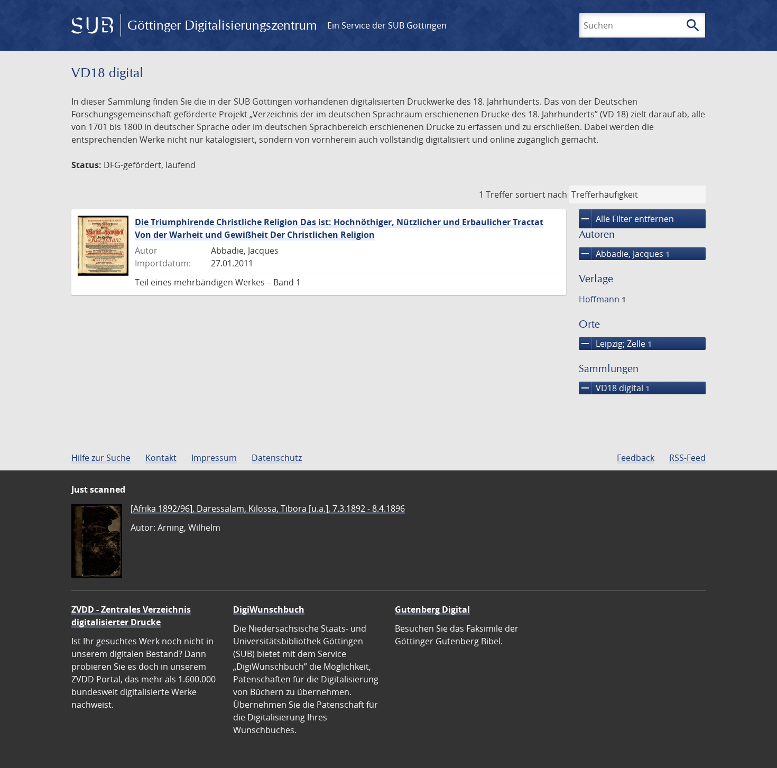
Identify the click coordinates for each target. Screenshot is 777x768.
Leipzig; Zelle (615, 343)
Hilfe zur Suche (101, 458)
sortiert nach (541, 194)
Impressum (214, 458)
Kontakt (161, 458)
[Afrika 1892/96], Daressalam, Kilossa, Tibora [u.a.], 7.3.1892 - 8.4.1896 (268, 508)
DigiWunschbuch (268, 609)
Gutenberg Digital (432, 609)
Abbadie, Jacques (624, 253)
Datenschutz (277, 458)
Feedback (635, 458)
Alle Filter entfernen (626, 218)
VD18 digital (614, 388)
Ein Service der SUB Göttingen (387, 25)
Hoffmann (602, 299)
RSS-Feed (687, 458)
